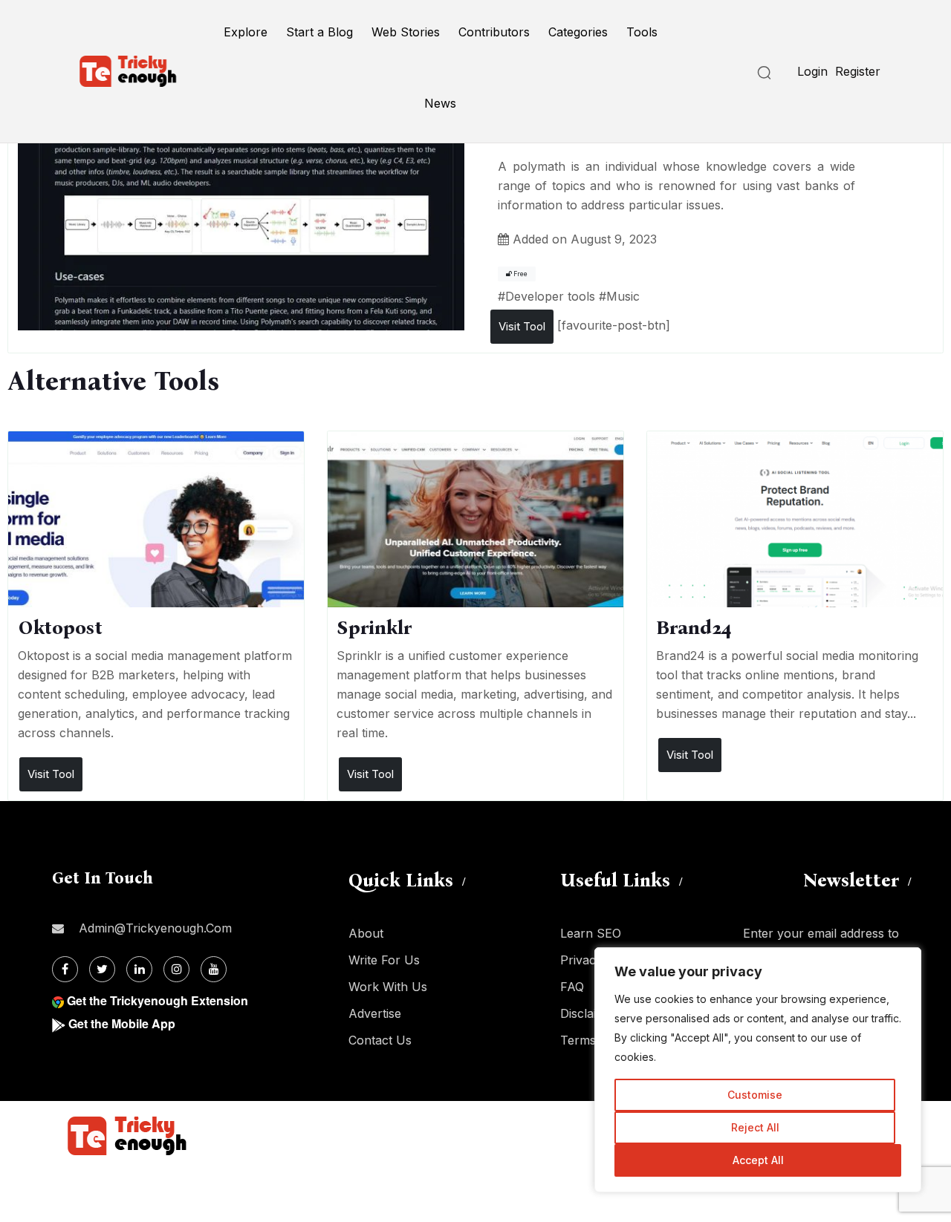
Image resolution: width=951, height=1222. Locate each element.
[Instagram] (176, 969)
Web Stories (405, 31)
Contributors (494, 31)
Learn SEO (590, 933)
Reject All (755, 1127)
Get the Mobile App (121, 1023)
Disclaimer (589, 1013)
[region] (757, 1069)
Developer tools (550, 296)
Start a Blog (319, 31)
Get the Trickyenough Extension (157, 1000)
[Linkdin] (139, 969)
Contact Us (380, 1040)
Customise (754, 1094)
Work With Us (387, 986)
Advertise (374, 1013)
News (440, 103)
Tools (642, 31)
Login (812, 71)
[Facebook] (65, 969)
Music (623, 296)
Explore (245, 31)
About (365, 933)
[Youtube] (214, 969)
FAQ (572, 986)
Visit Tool (522, 326)
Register (857, 71)
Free (520, 274)
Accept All (758, 1160)
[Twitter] (102, 969)
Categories (578, 31)
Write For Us (384, 960)
